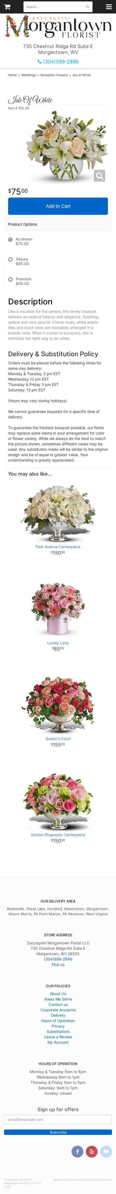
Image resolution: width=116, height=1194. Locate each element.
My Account (58, 1042)
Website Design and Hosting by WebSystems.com (82, 1179)
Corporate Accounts (58, 1010)
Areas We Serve (58, 999)
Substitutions (58, 1031)
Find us (58, 964)
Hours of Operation (58, 1020)
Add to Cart (58, 206)
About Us (58, 993)
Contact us (58, 1004)
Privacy (58, 1026)
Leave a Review (58, 1036)
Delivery (58, 1015)
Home (12, 75)
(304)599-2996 (60, 62)
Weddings (28, 75)
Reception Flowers (54, 75)
